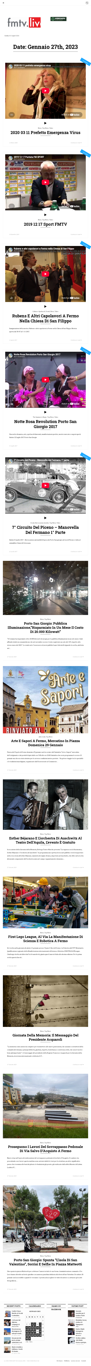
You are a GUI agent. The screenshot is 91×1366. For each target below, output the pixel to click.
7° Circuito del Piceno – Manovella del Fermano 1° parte (45, 530)
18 (32, 1331)
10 (29, 1328)
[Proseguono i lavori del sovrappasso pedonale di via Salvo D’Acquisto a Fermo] (45, 1138)
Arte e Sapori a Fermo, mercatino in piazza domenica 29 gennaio (45, 743)
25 (32, 1335)
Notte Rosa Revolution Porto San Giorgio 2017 (45, 424)
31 (29, 1339)
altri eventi (42, 737)
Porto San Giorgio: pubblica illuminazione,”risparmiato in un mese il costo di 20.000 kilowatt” (45, 627)
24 (29, 1335)
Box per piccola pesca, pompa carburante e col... (17, 1340)
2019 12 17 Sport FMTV (45, 224)
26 (35, 1335)
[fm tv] (24, 23)
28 (40, 1335)
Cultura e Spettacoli (39, 311)
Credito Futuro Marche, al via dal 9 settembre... (17, 1313)
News (40, 128)
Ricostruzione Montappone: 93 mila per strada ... (17, 1331)
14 (40, 1328)
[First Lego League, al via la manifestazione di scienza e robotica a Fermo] (45, 928)
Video (51, 128)
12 (35, 1328)
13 (37, 1328)
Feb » (31, 1342)
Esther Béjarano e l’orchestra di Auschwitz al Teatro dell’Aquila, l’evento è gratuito (45, 840)
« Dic (26, 1342)
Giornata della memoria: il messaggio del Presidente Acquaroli (45, 1037)
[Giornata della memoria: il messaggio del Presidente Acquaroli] (45, 1026)
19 (35, 1331)
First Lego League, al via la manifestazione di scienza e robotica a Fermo (45, 938)
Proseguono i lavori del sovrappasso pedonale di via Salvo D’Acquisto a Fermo (45, 1148)
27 (37, 1335)
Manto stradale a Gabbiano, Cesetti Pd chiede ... (17, 1349)
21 (40, 1331)
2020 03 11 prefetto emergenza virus (45, 132)
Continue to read (75, 143)
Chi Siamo (59, 1361)
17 (29, 1331)
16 (27, 1331)
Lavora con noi (75, 1361)
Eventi (48, 311)
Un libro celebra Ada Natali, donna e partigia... (81, 1340)
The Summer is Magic (40, 417)
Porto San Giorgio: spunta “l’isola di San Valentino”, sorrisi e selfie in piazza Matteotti (45, 1262)
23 (27, 1335)
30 (27, 1339)
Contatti (83, 1361)
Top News (45, 128)
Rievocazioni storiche (42, 523)
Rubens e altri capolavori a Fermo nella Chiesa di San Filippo (45, 318)
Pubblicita (67, 1361)
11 (32, 1328)
